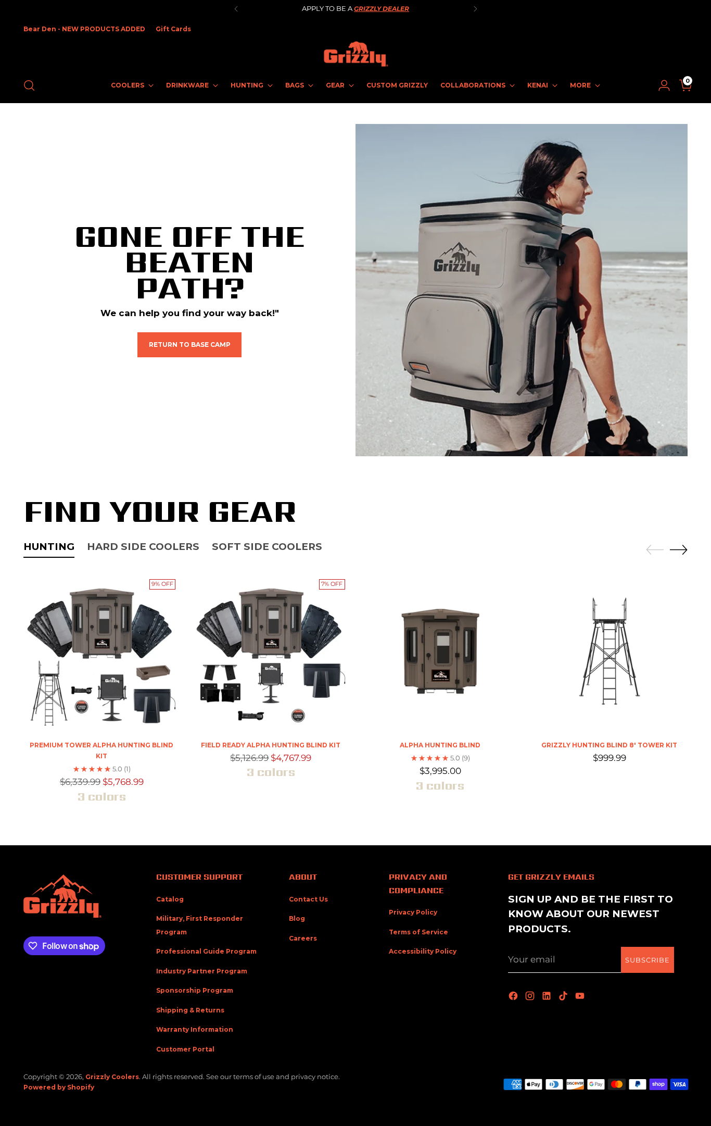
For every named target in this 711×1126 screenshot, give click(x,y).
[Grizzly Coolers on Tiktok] (564, 997)
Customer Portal (185, 1049)
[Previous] (236, 9)
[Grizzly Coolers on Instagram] (531, 997)
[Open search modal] (29, 85)
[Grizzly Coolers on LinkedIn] (547, 997)
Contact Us (308, 899)
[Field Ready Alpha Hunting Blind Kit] (271, 653)
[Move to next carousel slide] (679, 549)
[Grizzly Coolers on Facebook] (514, 997)
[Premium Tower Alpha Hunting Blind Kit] (101, 653)
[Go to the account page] (660, 85)
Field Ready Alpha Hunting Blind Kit (270, 745)
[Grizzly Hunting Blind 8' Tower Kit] (609, 653)
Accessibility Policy (422, 951)
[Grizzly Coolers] (355, 54)
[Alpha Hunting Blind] (440, 653)
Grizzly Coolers (112, 1077)
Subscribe (647, 960)
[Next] (475, 9)
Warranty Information (194, 1029)
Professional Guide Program (206, 951)
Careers (303, 938)
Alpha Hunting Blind (440, 745)
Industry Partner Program (201, 971)
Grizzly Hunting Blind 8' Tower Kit (609, 745)
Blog (297, 918)
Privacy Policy (413, 912)
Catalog (170, 899)
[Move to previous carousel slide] (655, 550)
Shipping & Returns (190, 1010)
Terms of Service (418, 932)
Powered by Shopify (58, 1087)
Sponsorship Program (194, 990)
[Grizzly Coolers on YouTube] (581, 997)
